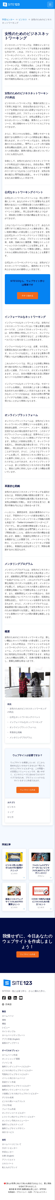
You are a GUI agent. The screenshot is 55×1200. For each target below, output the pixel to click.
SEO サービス (8, 1132)
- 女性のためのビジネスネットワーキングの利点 (26, 710)
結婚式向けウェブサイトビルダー (16, 1086)
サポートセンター (9, 1148)
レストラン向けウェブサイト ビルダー (18, 1117)
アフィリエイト (8, 1159)
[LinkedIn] (15, 997)
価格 (4, 1020)
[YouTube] (20, 997)
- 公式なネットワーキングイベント (23, 717)
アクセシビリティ (40, 1192)
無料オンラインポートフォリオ (15, 1089)
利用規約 (11, 1192)
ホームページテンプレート (13, 1035)
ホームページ (8, 1016)
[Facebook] (4, 997)
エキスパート (8, 1163)
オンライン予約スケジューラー (15, 1120)
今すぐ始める (27, 295)
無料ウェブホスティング (12, 1124)
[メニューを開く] (50, 4)
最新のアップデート (10, 1043)
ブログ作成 (7, 1105)
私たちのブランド (9, 1167)
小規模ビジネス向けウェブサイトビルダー (20, 1093)
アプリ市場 (11, 1039)
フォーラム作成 (8, 1109)
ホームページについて (11, 1144)
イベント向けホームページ (13, 1078)
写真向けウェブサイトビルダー (15, 1074)
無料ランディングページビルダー (16, 1066)
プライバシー (22, 1192)
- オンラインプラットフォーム (21, 727)
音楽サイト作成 (8, 1082)
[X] (9, 997)
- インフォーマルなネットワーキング (24, 722)
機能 (4, 1023)
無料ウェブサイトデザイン (13, 1128)
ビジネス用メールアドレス (13, 1101)
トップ (10, 812)
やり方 (10, 817)
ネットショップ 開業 (11, 1059)
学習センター (8, 19)
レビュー (6, 1027)
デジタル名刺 (8, 1097)
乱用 (30, 1192)
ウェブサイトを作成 (27, 790)
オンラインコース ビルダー (14, 1113)
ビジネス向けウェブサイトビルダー (17, 1070)
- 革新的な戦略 (14, 732)
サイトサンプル (8, 1031)
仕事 (8, 1156)
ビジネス (23, 19)
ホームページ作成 (9, 1055)
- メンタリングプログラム (19, 737)
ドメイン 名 (7, 1062)
